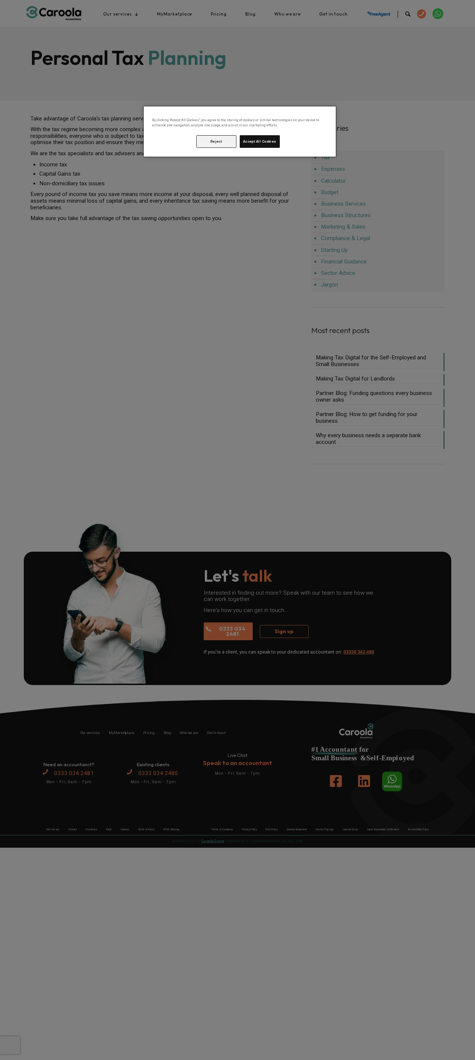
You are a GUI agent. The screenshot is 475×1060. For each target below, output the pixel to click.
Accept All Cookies (259, 141)
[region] (239, 131)
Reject (216, 141)
